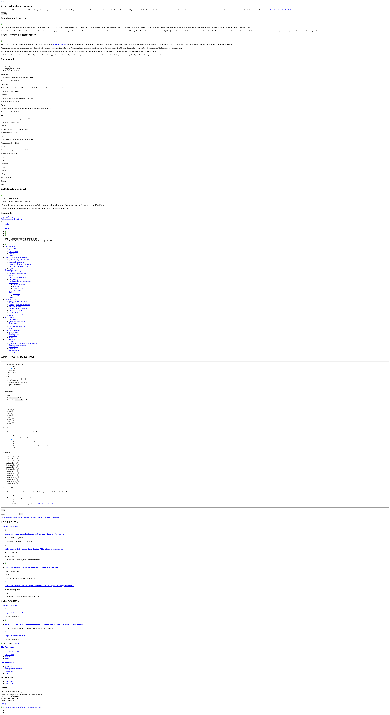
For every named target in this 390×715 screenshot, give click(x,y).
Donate (14, 518)
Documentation (10, 339)
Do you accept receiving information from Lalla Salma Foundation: (28, 498)
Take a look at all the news (9, 526)
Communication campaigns (17, 314)
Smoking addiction (15, 306)
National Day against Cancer (18, 272)
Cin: (7, 377)
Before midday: (11, 457)
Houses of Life (28, 518)
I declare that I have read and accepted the (30, 504)
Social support (13, 283)
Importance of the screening (18, 321)
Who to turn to (13, 332)
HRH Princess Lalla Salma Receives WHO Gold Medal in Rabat (31, 567)
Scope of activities (11, 270)
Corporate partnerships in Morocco (20, 259)
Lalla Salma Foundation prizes (18, 266)
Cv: (7, 398)
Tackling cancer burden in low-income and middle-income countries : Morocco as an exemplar (44, 624)
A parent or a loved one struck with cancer (26, 442)
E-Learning (16, 295)
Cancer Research (6, 518)
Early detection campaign (17, 327)
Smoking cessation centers (17, 310)
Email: (8, 387)
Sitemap (3, 704)
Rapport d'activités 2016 (15, 636)
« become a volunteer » (60, 44)
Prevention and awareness (17, 277)
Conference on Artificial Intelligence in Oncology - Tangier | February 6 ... (35, 534)
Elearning (12, 348)
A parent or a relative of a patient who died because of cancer (32, 446)
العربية (7, 228)
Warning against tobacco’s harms (19, 305)
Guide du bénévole (7, 217)
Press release (9, 681)
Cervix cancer (13, 325)
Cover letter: (10, 400)
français (7, 226)
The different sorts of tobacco (18, 303)
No (14, 368)
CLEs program (13, 312)
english (7, 224)
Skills (10, 292)
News (11, 255)
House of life (17, 290)
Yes (14, 366)
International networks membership (20, 264)
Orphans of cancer (19, 285)
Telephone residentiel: (13, 385)
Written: (9, 411)
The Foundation (10, 246)
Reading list (13, 341)
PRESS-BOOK (14, 350)
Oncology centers (14, 334)
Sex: (7, 375)
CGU (6, 673)
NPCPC (11, 275)
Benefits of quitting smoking (18, 308)
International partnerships (17, 263)
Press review (9, 683)
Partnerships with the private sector (20, 261)
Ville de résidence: (12, 381)
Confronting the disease (12, 330)
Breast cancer (13, 323)
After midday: (10, 459)
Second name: (11, 373)
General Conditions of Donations (44, 504)
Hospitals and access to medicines (20, 281)
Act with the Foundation (51, 518)
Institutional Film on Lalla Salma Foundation (23, 343)
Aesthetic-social (18, 288)
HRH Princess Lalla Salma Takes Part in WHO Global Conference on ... (35, 549)
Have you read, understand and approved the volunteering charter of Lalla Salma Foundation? (36, 492)
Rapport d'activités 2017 (15, 613)
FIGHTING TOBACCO (13, 299)
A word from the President (17, 248)
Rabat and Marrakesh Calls (17, 274)
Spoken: (9, 409)
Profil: (8, 396)
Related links (13, 336)
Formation (16, 294)
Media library (13, 347)
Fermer (4, 13)
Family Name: (11, 370)
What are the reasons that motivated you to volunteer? (23, 438)
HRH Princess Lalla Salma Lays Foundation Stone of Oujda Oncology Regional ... (39, 586)
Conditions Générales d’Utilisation (281, 10)
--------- (15, 440)
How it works (13, 252)
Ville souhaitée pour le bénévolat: (17, 382)
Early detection (14, 279)
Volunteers (16, 286)
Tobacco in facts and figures (18, 301)
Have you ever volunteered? (15, 364)
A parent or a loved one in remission (24, 444)
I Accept (16, 643)
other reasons (17, 448)
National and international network (16, 257)
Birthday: (9, 379)
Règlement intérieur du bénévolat (11, 219)
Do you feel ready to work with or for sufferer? (21, 432)
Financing (12, 253)
